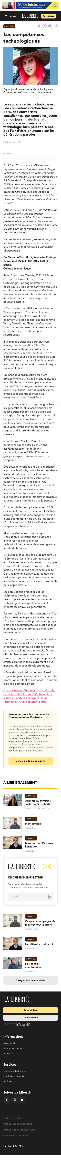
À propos (8, 1053)
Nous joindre (10, 1043)
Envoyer (47, 896)
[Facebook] (6, 1102)
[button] (6, 16)
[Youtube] (22, 1102)
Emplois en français (13, 1076)
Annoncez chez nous (14, 1048)
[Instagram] (14, 1102)
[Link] (56, 26)
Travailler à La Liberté (14, 1071)
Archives (8, 1081)
